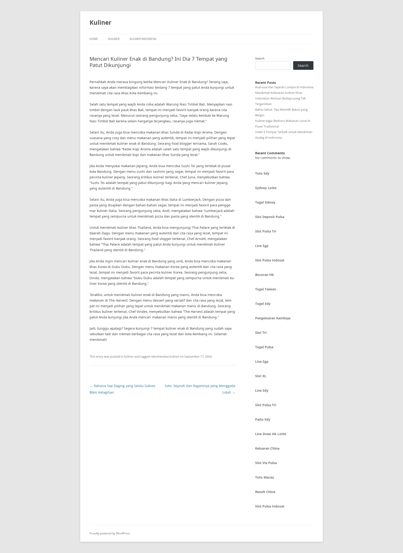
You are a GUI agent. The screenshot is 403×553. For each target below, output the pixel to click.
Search (259, 58)
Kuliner (100, 22)
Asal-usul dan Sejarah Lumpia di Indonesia (284, 87)
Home (94, 39)
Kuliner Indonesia (143, 39)
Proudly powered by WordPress (110, 533)
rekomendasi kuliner (165, 356)
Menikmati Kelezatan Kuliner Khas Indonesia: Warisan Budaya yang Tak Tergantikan (280, 98)
